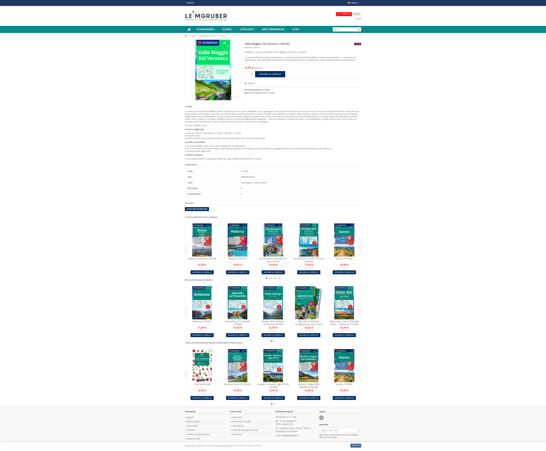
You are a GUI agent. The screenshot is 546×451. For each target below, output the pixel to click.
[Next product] (360, 35)
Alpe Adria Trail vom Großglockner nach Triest (308, 323)
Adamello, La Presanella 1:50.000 (237, 323)
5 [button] (276, 278)
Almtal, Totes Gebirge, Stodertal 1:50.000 (273, 323)
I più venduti (192, 426)
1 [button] (266, 278)
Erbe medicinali (202, 384)
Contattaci (190, 430)
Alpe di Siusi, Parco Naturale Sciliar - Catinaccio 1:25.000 (344, 323)
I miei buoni (236, 434)
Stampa (251, 83)
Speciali (190, 417)
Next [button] (359, 249)
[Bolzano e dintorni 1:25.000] (202, 240)
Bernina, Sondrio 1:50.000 (237, 384)
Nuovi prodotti (192, 421)
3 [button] (271, 278)
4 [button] (274, 278)
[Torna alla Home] (186, 36)
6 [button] (279, 278)
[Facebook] (321, 417)
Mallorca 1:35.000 (238, 258)
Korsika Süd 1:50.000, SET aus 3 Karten (308, 260)
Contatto (190, 3)
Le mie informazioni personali (244, 430)
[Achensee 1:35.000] (202, 302)
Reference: (249, 48)
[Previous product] (358, 35)
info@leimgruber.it (290, 435)
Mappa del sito (193, 438)
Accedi (358, 18)
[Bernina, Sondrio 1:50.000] (237, 365)
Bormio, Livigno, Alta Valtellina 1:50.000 (308, 385)
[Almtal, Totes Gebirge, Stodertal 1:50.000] (273, 302)
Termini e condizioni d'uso (198, 434)
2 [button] (269, 278)
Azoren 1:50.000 (344, 258)
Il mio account (235, 411)
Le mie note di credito (241, 421)
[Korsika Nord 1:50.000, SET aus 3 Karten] (273, 240)
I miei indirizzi (237, 426)
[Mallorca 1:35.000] (237, 240)
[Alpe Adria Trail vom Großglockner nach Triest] (308, 302)
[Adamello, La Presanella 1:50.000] (237, 302)
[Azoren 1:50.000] (344, 240)
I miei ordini (236, 417)
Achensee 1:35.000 (202, 321)
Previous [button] (186, 249)
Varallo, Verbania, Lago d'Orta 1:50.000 (273, 385)
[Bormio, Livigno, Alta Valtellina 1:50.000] (308, 365)
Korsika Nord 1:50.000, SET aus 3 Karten (273, 260)
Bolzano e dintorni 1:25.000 (202, 258)
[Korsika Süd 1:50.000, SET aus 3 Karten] (308, 240)
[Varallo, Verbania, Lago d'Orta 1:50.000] (273, 365)
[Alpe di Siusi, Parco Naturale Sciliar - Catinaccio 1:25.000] (344, 302)
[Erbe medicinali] (202, 365)
